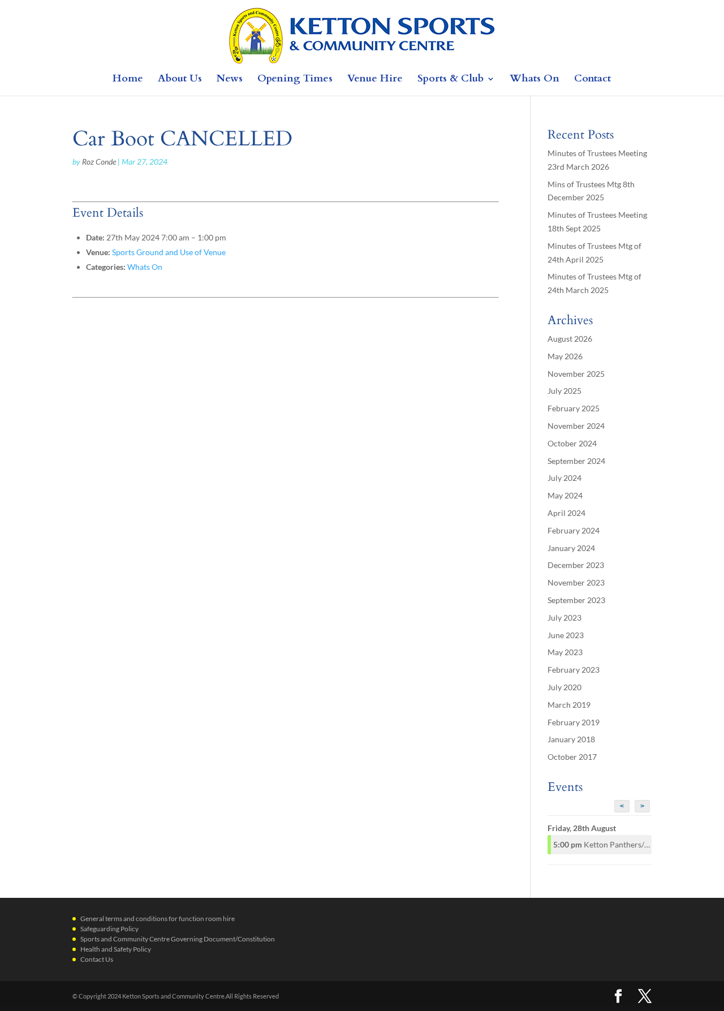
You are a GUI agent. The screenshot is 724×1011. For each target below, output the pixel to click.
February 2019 (574, 722)
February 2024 (574, 530)
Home (128, 80)
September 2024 (576, 461)
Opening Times (295, 80)
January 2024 (571, 548)
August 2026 (570, 338)
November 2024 (576, 426)
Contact (592, 80)
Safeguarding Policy (109, 928)
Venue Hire (375, 80)
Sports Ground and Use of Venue (169, 252)
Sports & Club (450, 80)
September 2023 (576, 600)
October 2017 (572, 757)
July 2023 (564, 617)
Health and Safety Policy (115, 949)
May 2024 (565, 495)
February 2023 (574, 669)
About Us (180, 80)
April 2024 (566, 513)
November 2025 (576, 373)
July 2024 (564, 478)
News (230, 80)
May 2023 (565, 652)
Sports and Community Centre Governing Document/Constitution (177, 939)
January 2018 (571, 739)
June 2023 (566, 635)
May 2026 (565, 356)
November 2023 (576, 582)
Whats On (534, 80)
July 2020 (564, 687)
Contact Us (96, 959)
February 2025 (574, 408)
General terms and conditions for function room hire (157, 918)
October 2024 (572, 443)
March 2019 (569, 704)
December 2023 (576, 565)
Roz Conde (99, 161)
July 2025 (564, 390)
